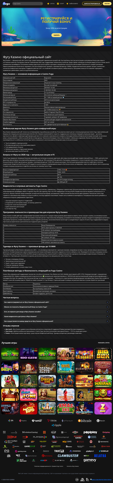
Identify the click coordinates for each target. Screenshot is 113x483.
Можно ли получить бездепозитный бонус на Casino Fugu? (25, 307)
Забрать (56, 35)
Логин (107, 4)
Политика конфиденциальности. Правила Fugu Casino (48, 466)
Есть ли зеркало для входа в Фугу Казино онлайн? (22, 312)
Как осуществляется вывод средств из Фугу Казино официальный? (28, 321)
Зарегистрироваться (92, 4)
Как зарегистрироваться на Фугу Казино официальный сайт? (26, 302)
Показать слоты (104, 343)
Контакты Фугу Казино (73, 466)
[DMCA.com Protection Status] (100, 480)
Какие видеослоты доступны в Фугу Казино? (20, 316)
